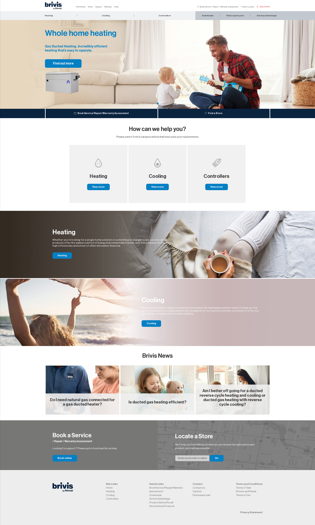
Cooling (151, 323)
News (90, 7)
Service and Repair (246, 491)
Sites (116, 7)
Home (109, 488)
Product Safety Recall (161, 502)
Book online (65, 458)
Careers (197, 491)
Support (98, 7)
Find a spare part (202, 495)
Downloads (155, 495)
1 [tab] (158, 104)
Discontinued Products (162, 506)
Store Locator (248, 7)
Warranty (108, 7)
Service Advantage (159, 499)
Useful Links (156, 484)
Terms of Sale (243, 488)
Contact (197, 484)
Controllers (112, 499)
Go (217, 458)
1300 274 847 (264, 7)
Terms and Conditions (249, 484)
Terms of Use (243, 495)
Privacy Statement (251, 512)
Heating (62, 255)
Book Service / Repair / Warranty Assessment (219, 7)
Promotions (80, 7)
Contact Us (199, 488)
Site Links (112, 484)
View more (98, 187)
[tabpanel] (157, 64)
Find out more (63, 63)
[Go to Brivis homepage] (53, 6)
